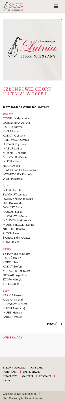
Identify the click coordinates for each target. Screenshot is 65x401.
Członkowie (31, 372)
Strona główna (14, 367)
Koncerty (10, 376)
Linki (6, 380)
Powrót (53, 324)
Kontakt (45, 376)
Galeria (27, 376)
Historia (36, 367)
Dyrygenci (10, 372)
